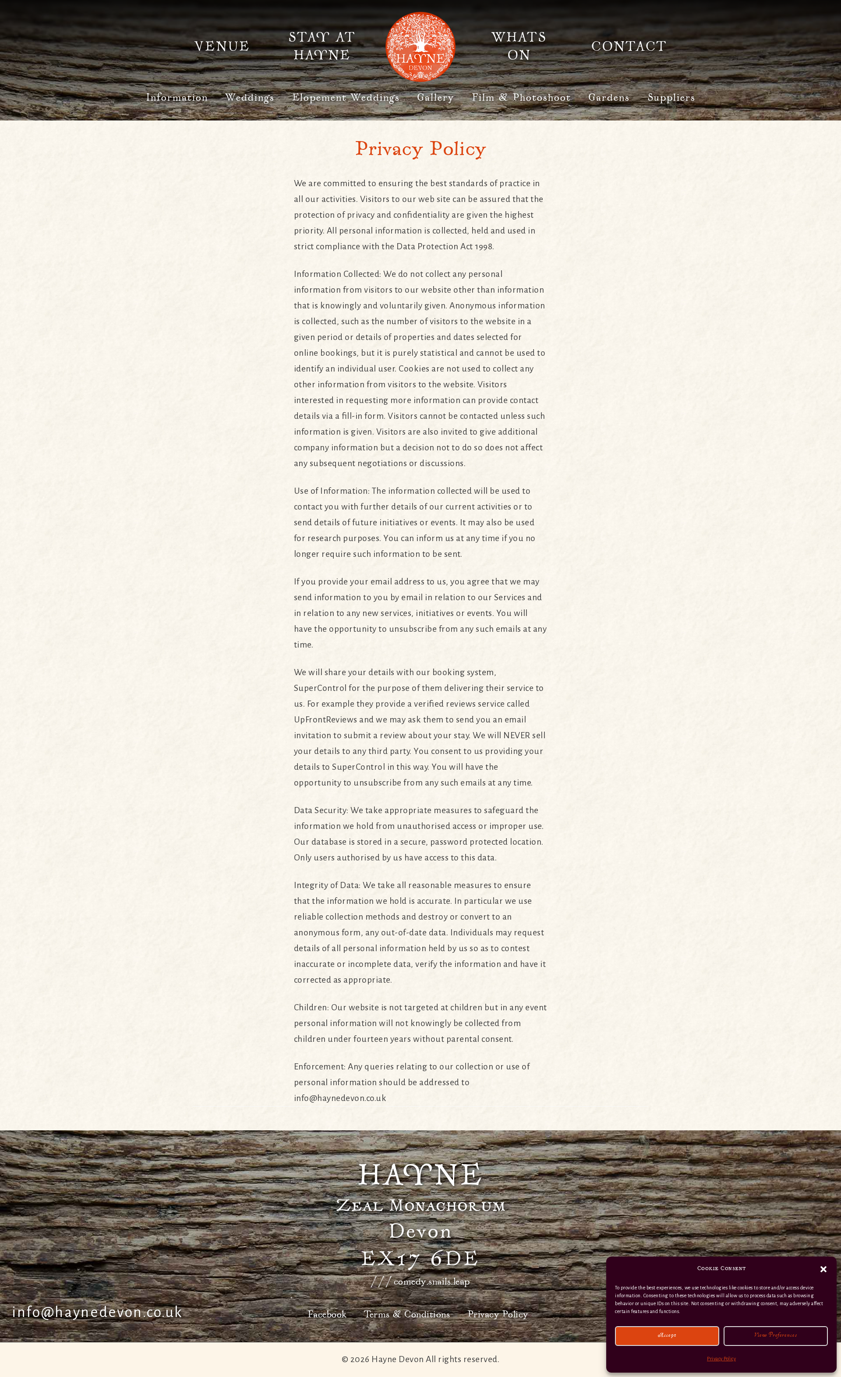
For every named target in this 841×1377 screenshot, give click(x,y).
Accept (667, 1336)
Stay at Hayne (322, 47)
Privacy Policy (721, 1358)
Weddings (250, 98)
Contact (629, 47)
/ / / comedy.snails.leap (420, 1281)
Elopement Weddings (346, 98)
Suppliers (671, 98)
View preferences (775, 1336)
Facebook (327, 1314)
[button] (823, 1269)
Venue (222, 47)
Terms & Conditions (407, 1314)
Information (177, 98)
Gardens (609, 98)
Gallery (435, 98)
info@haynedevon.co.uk (97, 1312)
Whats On (519, 47)
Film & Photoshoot (521, 98)
